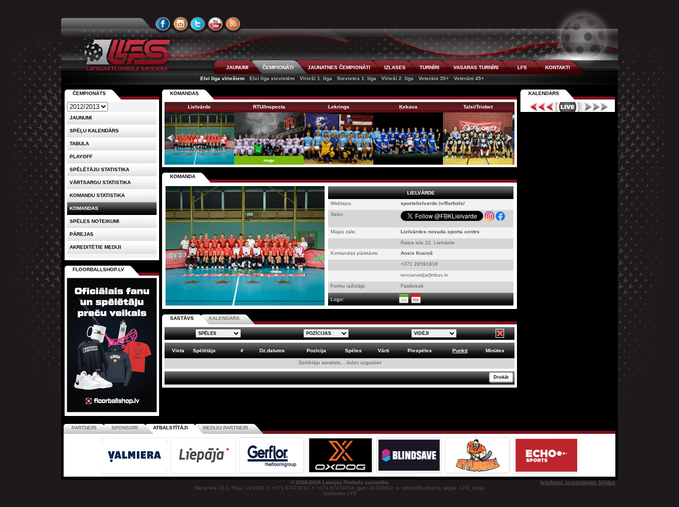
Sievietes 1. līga (356, 78)
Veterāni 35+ (434, 78)
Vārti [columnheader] (383, 350)
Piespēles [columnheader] (420, 350)
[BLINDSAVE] (409, 472)
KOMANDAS (184, 93)
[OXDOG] (341, 472)
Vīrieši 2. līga (397, 78)
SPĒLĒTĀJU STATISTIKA (99, 169)
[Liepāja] (204, 472)
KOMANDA (182, 176)
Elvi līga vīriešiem (222, 78)
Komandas (84, 208)
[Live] (567, 107)
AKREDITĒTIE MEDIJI (95, 247)
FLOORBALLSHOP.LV (98, 269)
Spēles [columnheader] (353, 350)
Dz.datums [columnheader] (272, 350)
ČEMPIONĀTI (278, 67)
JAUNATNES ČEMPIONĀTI (339, 67)
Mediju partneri (225, 427)
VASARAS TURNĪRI (476, 67)
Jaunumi (81, 117)
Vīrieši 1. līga (316, 78)
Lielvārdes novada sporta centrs (440, 231)
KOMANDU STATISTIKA (97, 195)
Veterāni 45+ (469, 78)
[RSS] (233, 24)
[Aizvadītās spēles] (539, 107)
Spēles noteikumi (94, 221)
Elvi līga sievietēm (272, 78)
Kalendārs (543, 93)
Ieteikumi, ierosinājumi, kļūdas (577, 482)
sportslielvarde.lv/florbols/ (433, 203)
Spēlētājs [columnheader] (204, 350)
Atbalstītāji (170, 427)
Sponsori (124, 427)
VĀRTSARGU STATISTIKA (100, 182)
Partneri (84, 427)
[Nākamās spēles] (596, 107)
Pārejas (81, 234)
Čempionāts (89, 93)
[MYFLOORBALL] (478, 472)
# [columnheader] (242, 350)
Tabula (79, 143)
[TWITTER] (197, 24)
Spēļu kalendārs (94, 130)
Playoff (81, 156)
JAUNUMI (237, 67)
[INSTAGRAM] (180, 24)
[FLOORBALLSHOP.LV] (112, 412)
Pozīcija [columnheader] (316, 350)
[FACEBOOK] (163, 24)
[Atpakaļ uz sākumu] (125, 55)
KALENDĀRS (224, 318)
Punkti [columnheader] (460, 350)
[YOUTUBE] (215, 24)
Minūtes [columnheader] (495, 350)
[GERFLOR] (272, 472)
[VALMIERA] (135, 472)
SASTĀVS (182, 318)
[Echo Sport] (546, 472)
